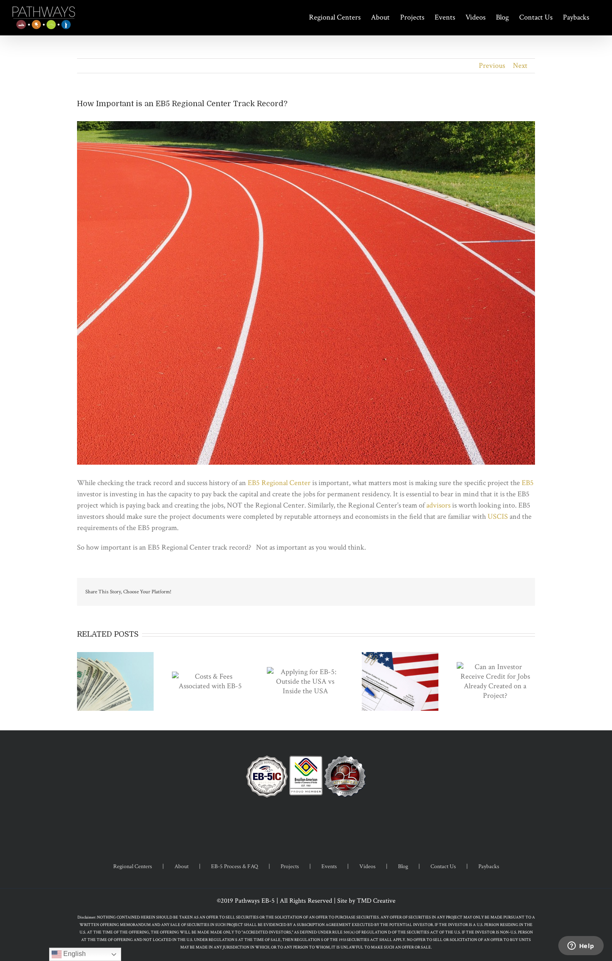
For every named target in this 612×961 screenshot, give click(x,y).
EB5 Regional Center (279, 483)
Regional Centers (132, 866)
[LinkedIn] (317, 824)
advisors (439, 505)
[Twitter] (306, 824)
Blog (403, 866)
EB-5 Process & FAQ (234, 866)
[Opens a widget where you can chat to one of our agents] (581, 946)
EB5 (528, 483)
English (74, 953)
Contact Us (443, 866)
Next (520, 65)
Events (329, 866)
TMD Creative (376, 900)
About (181, 866)
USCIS (498, 516)
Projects (290, 866)
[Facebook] (294, 824)
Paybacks (488, 866)
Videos (367, 866)
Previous (492, 65)
